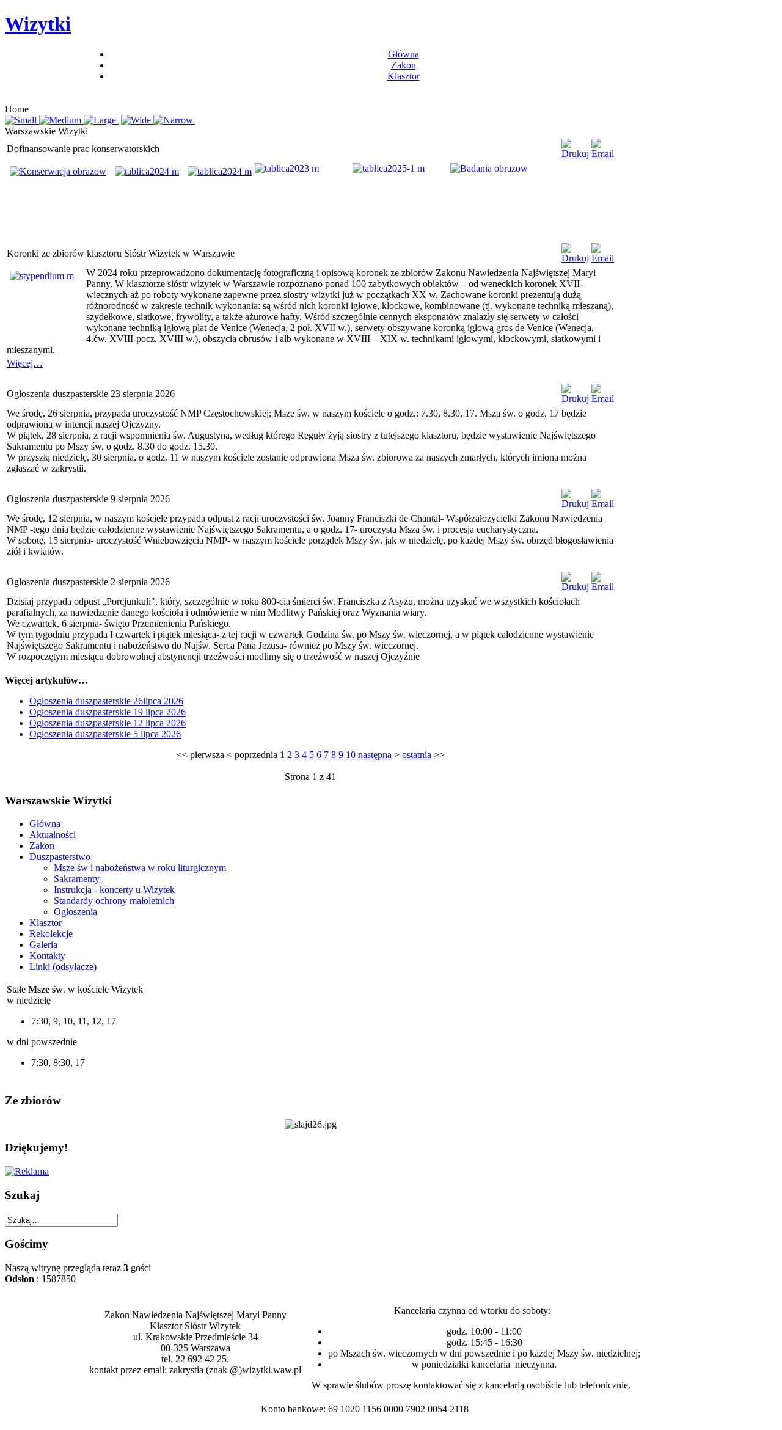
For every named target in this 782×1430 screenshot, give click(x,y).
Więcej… (25, 363)
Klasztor (403, 76)
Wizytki (38, 24)
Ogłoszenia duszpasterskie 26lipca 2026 (106, 701)
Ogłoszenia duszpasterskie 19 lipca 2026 (107, 712)
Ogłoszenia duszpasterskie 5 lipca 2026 (105, 734)
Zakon (403, 65)
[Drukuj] (575, 153)
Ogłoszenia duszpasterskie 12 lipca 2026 (107, 723)
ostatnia (416, 755)
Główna (403, 54)
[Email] (602, 153)
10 (351, 755)
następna (375, 755)
